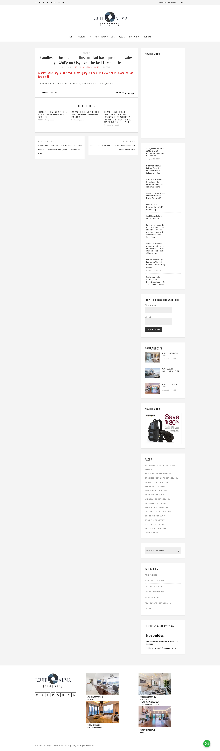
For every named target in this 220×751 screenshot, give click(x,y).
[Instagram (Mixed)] (60, 2)
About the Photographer (158, 474)
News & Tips (134, 36)
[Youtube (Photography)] (41, 2)
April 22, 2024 (65, 67)
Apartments (151, 575)
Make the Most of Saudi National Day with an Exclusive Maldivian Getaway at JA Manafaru (155, 169)
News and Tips (86, 53)
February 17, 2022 (46, 120)
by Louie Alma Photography (87, 67)
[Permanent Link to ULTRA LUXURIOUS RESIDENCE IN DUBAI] (102, 722)
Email (148, 317)
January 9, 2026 (78, 120)
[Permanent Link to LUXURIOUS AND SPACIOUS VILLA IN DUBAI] (152, 377)
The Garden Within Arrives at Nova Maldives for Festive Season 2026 (155, 196)
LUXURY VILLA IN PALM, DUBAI (170, 385)
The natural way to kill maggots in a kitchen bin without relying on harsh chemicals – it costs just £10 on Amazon (155, 248)
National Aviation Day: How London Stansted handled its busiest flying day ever (155, 263)
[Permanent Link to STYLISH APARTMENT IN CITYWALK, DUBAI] (102, 694)
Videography (100, 36)
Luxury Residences (154, 592)
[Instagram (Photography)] (37, 2)
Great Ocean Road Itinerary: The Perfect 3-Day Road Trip (155, 207)
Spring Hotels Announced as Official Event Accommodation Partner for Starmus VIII (155, 152)
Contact (147, 36)
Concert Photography (156, 482)
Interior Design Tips (48, 92)
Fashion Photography (156, 491)
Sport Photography (155, 516)
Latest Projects (118, 36)
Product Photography (156, 507)
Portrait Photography (156, 503)
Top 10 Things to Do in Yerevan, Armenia (154, 217)
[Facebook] (45, 2)
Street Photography (155, 524)
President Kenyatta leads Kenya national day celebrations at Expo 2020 (52, 115)
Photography (84, 36)
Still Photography (155, 520)
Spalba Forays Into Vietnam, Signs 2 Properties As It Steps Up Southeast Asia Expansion (155, 281)
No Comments (108, 67)
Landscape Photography (157, 499)
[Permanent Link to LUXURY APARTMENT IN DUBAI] (152, 362)
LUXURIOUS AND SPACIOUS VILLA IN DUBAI (171, 370)
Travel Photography (155, 528)
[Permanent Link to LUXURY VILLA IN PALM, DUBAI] (152, 393)
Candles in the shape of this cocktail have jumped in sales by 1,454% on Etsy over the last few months (86, 60)
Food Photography (154, 495)
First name (150, 305)
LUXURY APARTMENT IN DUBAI (170, 354)
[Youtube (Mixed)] (64, 2)
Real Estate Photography (158, 512)
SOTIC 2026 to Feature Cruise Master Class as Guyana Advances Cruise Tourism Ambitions (155, 183)
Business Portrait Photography (161, 478)
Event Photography (155, 486)
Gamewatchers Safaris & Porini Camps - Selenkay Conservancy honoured (85, 115)
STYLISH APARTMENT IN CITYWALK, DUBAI (95, 698)
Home (71, 36)
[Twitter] (49, 2)
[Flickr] (56, 2)
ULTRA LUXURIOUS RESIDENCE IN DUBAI (94, 726)
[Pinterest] (52, 2)
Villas (148, 609)
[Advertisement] (163, 96)
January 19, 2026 (111, 125)
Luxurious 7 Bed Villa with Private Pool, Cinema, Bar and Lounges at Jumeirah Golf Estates (149, 701)
